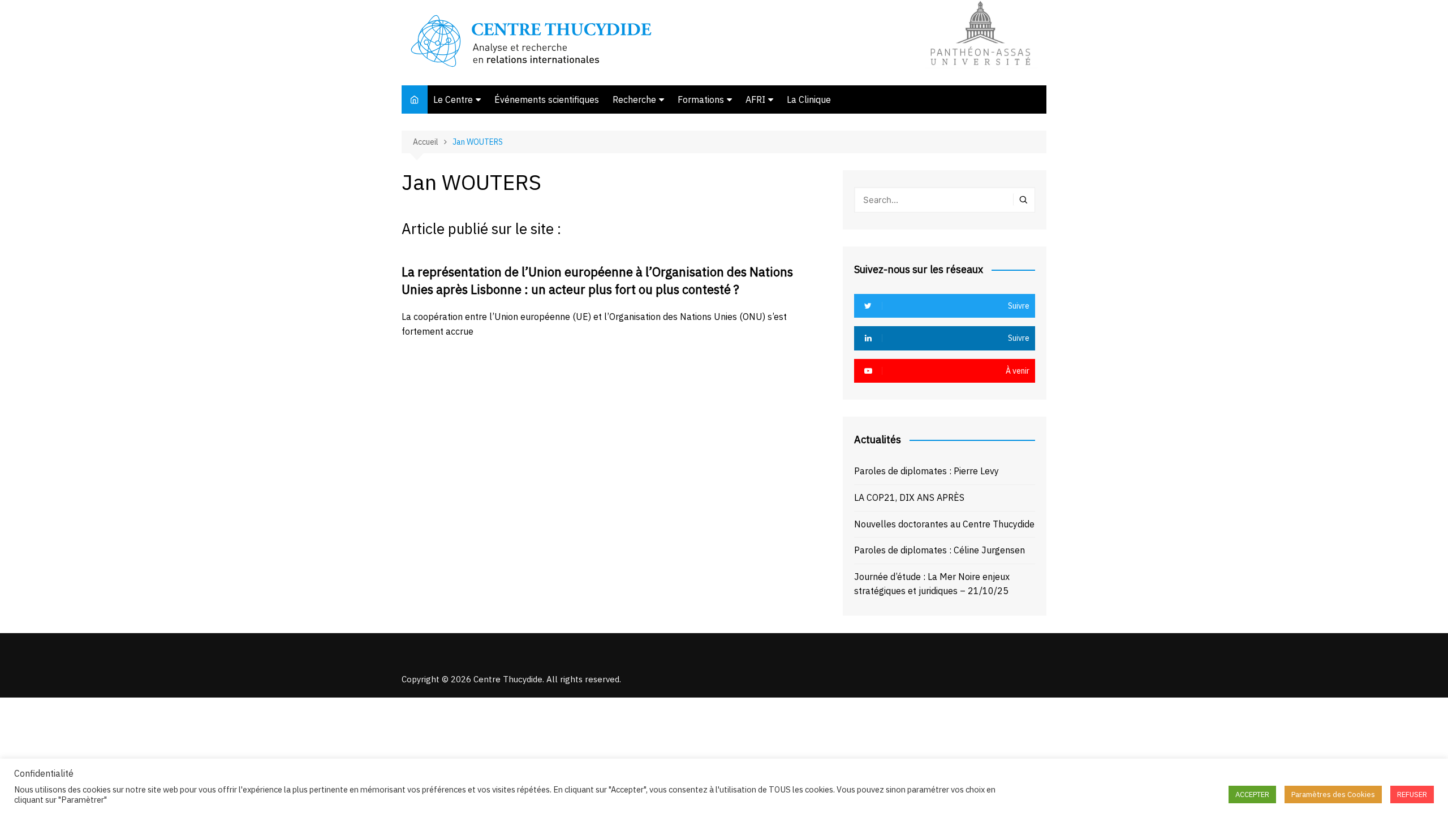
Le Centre (453, 99)
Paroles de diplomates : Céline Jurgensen (939, 550)
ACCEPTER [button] (1252, 794)
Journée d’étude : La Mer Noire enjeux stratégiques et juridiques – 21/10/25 (932, 584)
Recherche (634, 99)
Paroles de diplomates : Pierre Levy (926, 471)
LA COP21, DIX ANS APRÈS (909, 497)
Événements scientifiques (546, 99)
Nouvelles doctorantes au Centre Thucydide (944, 524)
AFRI (755, 99)
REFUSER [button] (1412, 794)
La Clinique (809, 99)
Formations (701, 99)
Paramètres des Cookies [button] (1333, 794)
